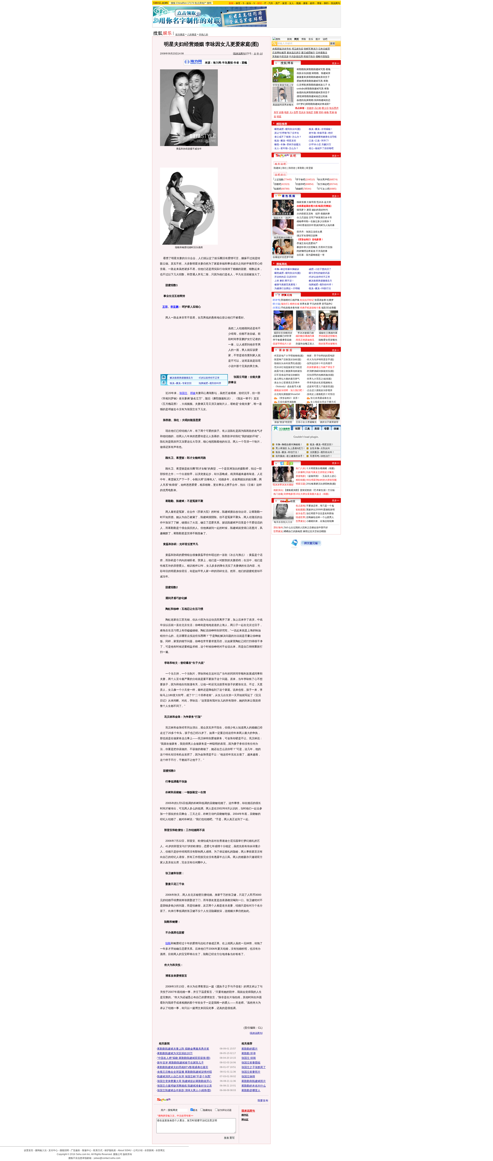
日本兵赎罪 (324, 48)
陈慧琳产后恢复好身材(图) (287, 359)
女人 (291, 3)
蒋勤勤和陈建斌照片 (253, 1081)
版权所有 (127, 1154)
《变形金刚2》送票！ (289, 398)
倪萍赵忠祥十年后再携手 (319, 363)
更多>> (335, 63)
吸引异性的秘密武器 (319, 273)
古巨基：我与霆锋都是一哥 (310, 255)
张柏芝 (309, 112)
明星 (279, 116)
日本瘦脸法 (321, 52)
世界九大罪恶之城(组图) (319, 378)
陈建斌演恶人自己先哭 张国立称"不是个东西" (184, 1076)
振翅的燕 (301, 92)
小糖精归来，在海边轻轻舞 (320, 521)
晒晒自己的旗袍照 (293, 531)
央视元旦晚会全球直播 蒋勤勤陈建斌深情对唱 (184, 1071)
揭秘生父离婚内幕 (328, 333)
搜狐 (173, 3)
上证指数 (278, 179)
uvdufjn (300, 88)
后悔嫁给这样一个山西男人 (320, 517)
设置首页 (28, 1150)
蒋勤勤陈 (301, 69)
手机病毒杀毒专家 (290, 307)
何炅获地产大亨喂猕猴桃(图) (289, 355)
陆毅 (168, 943)
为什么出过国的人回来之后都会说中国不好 (306, 527)
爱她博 (300, 81)
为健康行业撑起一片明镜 (287, 288)
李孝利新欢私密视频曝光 (319, 382)
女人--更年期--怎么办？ (286, 148)
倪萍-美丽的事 (322, 213)
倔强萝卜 (301, 209)
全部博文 (160, 1150)
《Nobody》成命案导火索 (287, 386)
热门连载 (278, 494)
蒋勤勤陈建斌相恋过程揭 (314, 96)
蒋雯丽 (309, 168)
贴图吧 (277, 188)
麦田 (309, 209)
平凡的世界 (315, 303)
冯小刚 (317, 108)
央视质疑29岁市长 (281, 48)
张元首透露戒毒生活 (320, 398)
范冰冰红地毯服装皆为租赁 (288, 367)
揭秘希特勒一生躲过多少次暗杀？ (314, 221)
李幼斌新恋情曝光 (328, 336)
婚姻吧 (299, 188)
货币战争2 (327, 303)
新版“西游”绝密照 (283, 422)
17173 (190, 3)
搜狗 (209, 3)
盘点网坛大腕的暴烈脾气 (287, 378)
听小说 (276, 303)
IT (265, 3)
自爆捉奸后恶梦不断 (283, 257)
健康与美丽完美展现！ (286, 284)
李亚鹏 (174, 306)
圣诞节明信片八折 (282, 343)
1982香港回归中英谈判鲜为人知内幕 (316, 225)
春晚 (326, 112)
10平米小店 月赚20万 (320, 144)
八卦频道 (191, 34)
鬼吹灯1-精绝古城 (290, 303)
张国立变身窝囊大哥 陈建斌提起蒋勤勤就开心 (184, 1081)
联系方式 (97, 1150)
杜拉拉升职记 (307, 300)
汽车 (270, 3)
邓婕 (192, 393)
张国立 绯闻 (248, 1057)
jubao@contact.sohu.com (107, 1158)
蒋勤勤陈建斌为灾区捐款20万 (175, 1053)
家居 (284, 3)
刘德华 (310, 108)
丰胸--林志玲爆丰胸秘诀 (286, 269)
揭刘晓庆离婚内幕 (305, 336)
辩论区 (244, 1119)
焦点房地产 (200, 3)
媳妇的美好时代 (320, 209)
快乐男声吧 (323, 179)
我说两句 (335, 3)
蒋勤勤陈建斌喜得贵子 (318, 77)
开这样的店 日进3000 (285, 277)
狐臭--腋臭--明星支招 (285, 140)
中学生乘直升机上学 (283, 85)
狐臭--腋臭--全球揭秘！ (321, 129)
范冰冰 (302, 112)
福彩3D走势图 (328, 307)
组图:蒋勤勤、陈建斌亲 (318, 73)
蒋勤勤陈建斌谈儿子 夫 (318, 84)
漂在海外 (278, 527)
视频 (298, 3)
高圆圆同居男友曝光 (283, 104)
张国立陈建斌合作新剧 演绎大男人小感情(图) (184, 1090)
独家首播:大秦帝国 (306, 202)
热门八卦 (300, 468)
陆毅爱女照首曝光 (328, 340)
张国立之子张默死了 (253, 1067)
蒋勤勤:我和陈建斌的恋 (318, 100)
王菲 (165, 306)
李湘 (331, 112)
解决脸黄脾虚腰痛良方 (320, 280)
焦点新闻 (300, 505)
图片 (318, 39)
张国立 (183, 393)
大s (291, 112)
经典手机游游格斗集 (310, 307)
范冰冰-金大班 (323, 202)
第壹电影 (300, 476)
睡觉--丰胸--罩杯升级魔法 (287, 144)
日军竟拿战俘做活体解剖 (287, 375)
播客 (305, 3)
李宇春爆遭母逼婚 (282, 340)
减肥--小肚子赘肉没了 (320, 269)
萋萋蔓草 (301, 77)
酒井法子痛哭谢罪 (329, 422)
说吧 (325, 39)
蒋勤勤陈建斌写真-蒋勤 (316, 81)
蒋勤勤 (300, 168)
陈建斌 (277, 168)
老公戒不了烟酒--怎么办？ (287, 136)
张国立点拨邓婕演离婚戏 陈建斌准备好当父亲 (184, 1085)
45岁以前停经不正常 (319, 277)
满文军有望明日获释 (307, 235)
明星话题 (300, 483)
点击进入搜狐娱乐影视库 (319, 390)
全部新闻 (149, 1150)
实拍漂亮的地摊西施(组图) (320, 375)
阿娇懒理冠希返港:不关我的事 (312, 251)
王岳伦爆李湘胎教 (287, 402)
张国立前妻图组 (250, 1062)
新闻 (289, 39)
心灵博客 (301, 84)
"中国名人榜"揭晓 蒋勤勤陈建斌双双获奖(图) (183, 1057)
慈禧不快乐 (309, 56)
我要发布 (262, 1100)
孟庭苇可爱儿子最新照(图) (320, 386)
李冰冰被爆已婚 (306, 333)
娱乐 (248, 3)
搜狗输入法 (41, 1150)
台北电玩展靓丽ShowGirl (287, 394)
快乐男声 (334, 108)
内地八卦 (203, 34)
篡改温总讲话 (294, 52)
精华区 (244, 1115)
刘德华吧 (300, 184)
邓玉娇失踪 (297, 48)
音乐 (311, 39)
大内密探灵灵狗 (305, 213)
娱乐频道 (180, 34)
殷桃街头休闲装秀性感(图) (287, 363)
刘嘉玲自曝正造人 (305, 343)
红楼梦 (330, 300)
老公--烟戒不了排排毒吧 (321, 148)
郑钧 (321, 112)
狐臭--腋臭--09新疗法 (320, 288)
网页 (296, 39)
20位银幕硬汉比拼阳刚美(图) (321, 483)
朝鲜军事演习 (311, 48)
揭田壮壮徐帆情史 (283, 333)
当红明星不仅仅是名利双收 (320, 513)
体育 (238, 3)
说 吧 (293, 155)
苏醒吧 (277, 184)
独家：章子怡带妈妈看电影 (321, 355)
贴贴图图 (300, 509)
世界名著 (304, 303)
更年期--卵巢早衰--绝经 (321, 133)
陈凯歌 (292, 168)
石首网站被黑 (279, 52)
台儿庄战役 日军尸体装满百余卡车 (314, 217)
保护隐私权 (110, 1150)
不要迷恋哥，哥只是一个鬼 (320, 505)
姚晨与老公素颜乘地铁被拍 (288, 371)
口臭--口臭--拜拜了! (319, 140)
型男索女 (300, 521)
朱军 (276, 112)
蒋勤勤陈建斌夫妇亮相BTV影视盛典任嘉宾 (182, 1067)
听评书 (276, 300)
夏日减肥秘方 (308, 52)
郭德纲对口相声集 (290, 300)
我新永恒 (301, 73)
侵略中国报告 (323, 56)
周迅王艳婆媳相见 (305, 340)
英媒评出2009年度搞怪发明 (320, 509)
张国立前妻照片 (250, 1071)
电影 (286, 112)
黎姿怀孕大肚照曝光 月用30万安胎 (314, 247)
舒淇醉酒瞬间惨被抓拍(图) (320, 371)
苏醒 (316, 112)
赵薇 (281, 112)
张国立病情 (248, 1076)
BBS (326, 3)
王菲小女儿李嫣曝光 (306, 422)
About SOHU (124, 1150)
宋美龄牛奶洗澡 (280, 56)
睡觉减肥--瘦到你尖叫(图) (287, 129)
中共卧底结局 (296, 56)
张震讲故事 (320, 300)
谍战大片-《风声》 (283, 218)
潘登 (299, 96)
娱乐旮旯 (300, 513)
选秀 (295, 112)
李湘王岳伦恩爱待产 (307, 243)
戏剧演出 (278, 490)
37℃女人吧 (324, 188)
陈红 (284, 168)
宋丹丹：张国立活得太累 (309, 231)
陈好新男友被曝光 (328, 343)
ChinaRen (181, 3)
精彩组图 (300, 480)
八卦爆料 (300, 472)
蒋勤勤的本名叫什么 (253, 1085)
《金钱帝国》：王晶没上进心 (321, 476)
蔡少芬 (325, 108)
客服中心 (86, 1150)
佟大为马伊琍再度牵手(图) (320, 359)
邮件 (312, 3)
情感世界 (300, 517)
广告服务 (75, 1150)
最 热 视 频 (288, 195)
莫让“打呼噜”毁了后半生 (286, 133)
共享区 (276, 307)
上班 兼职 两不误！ (284, 280)
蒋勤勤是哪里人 (250, 1090)
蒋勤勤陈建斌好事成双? (318, 104)
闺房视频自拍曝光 (283, 237)
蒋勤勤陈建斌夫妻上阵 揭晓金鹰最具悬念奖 (183, 1048)
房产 (277, 3)
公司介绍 (138, 1150)
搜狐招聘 (64, 1150)
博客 (319, 3)
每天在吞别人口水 (283, 522)
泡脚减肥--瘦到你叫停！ (321, 284)
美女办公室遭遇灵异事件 (287, 382)
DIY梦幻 (301, 104)
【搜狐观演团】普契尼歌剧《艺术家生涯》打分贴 (309, 490)
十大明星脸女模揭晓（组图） (321, 468)
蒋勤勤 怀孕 (248, 1053)
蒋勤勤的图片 (249, 1048)
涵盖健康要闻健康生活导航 (323, 136)
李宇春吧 (300, 179)
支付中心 (53, 1150)
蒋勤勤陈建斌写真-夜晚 (318, 69)
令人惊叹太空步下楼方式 (323, 402)
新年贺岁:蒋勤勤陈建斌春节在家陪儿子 (180, 1062)
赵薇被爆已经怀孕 (282, 336)
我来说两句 (239, 53)
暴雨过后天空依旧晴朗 (314, 531)
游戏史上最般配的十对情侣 (321, 394)
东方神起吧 (323, 184)
